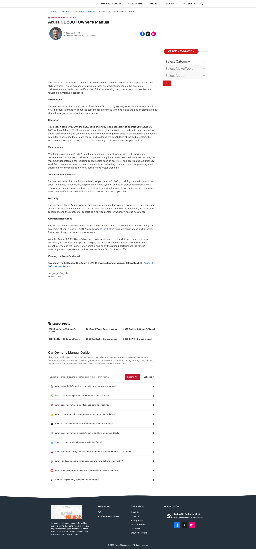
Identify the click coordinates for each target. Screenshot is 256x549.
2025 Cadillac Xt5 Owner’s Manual (64, 339)
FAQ (99, 512)
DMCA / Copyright (139, 533)
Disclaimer (135, 529)
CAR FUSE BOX (134, 3)
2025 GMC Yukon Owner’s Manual (101, 329)
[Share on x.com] (148, 34)
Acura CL (72, 18)
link (105, 229)
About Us (135, 512)
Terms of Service (138, 524)
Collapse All (149, 377)
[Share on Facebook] (142, 34)
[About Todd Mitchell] (55, 34)
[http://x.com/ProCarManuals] (184, 525)
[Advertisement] (102, 62)
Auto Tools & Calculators (108, 516)
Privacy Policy (137, 520)
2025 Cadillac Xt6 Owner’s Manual (139, 329)
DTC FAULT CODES (111, 3)
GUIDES (170, 3)
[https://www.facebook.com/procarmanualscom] (177, 525)
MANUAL (152, 3)
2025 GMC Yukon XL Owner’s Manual (62, 330)
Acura (54, 18)
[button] (201, 3)
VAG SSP (187, 3)
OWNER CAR (63, 18)
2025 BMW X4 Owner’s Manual (137, 339)
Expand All (132, 377)
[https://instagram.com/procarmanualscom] (192, 525)
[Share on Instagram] (153, 34)
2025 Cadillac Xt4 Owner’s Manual (101, 339)
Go (166, 83)
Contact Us (136, 516)
